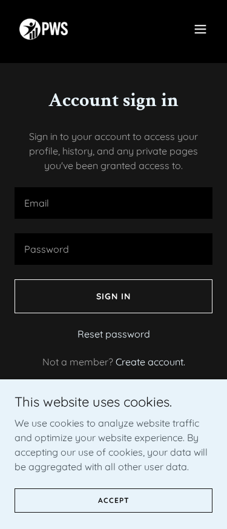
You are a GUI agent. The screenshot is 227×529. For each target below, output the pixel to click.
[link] (43, 29)
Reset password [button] (113, 334)
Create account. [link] (150, 362)
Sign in (113, 296)
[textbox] (113, 203)
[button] (200, 29)
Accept (114, 500)
